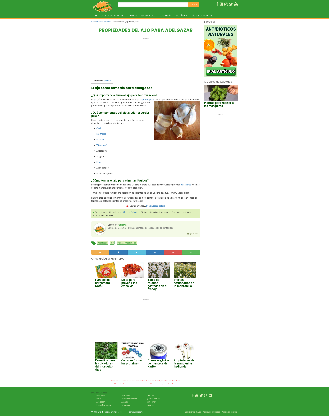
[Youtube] (196, 396)
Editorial (123, 224)
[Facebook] (193, 396)
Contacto (150, 395)
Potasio (100, 139)
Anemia (124, 402)
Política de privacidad (211, 412)
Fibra (98, 162)
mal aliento (185, 184)
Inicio (93, 22)
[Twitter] (201, 396)
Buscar (194, 4)
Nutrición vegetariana (142, 15)
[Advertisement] (145, 57)
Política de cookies (229, 412)
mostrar (107, 80)
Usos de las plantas (112, 15)
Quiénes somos (153, 399)
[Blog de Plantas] (210, 396)
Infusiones (125, 395)
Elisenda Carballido (131, 212)
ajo (94, 99)
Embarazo (125, 405)
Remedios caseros (129, 399)
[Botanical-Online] (103, 6)
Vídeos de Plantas (202, 15)
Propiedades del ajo (155, 205)
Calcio (99, 128)
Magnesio (101, 133)
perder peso (148, 99)
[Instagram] (205, 396)
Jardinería (165, 15)
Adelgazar (100, 402)
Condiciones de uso (193, 412)
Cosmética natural (104, 405)
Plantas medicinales (103, 22)
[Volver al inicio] (96, 15)
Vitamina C (101, 145)
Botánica (181, 15)
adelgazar (102, 242)
